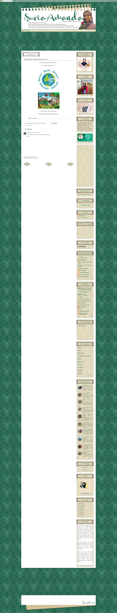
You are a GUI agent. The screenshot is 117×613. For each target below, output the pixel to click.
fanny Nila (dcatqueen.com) (84, 355)
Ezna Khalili (80, 367)
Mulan (80, 309)
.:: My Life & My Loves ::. (85, 298)
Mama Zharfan (81, 353)
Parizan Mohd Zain (85, 467)
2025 (80, 505)
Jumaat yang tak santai (83, 257)
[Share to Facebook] (55, 123)
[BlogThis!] (53, 123)
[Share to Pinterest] (57, 123)
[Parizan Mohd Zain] (85, 468)
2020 (80, 514)
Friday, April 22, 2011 (35, 132)
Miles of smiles (82, 270)
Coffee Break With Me (84, 311)
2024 (80, 507)
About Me (27, 30)
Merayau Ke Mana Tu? (87, 385)
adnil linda (80, 364)
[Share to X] (54, 123)
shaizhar (80, 347)
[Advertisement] (58, 41)
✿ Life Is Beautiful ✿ (83, 276)
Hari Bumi (29, 125)
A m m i (80, 256)
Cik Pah (28, 132)
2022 (80, 510)
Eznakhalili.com (82, 259)
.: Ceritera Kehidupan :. (84, 272)
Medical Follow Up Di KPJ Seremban (88, 437)
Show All (91, 278)
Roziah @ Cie (81, 361)
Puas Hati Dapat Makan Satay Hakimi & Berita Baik (88, 430)
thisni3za (80, 373)
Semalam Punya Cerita (87, 422)
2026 (80, 503)
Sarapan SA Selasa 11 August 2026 (88, 452)
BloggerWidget (90, 375)
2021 (80, 512)
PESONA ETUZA (82, 294)
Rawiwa (79, 358)
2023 (80, 508)
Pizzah (79, 350)
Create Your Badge (85, 469)
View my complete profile (83, 217)
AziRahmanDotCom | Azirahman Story (85, 314)
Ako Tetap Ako (82, 307)
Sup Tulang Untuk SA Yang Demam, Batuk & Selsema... (88, 415)
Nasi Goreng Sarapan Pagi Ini (88, 400)
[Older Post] (70, 165)
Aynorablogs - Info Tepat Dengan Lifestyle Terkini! (85, 289)
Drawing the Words (83, 268)
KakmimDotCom (82, 302)
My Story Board (82, 325)
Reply (28, 136)
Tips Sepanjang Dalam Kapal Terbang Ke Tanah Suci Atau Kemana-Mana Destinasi (85, 291)
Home (23, 30)
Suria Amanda (82, 215)
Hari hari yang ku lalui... (84, 305)
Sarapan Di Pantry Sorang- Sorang (88, 408)
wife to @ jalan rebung (84, 274)
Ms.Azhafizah (66, 611)
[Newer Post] (27, 165)
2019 (80, 515)
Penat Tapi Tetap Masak (87, 444)
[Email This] (51, 123)
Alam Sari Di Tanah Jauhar (85, 300)
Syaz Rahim (80, 370)
